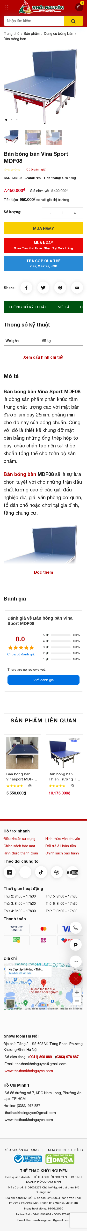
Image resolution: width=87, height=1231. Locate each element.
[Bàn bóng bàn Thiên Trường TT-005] (65, 753)
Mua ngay (43, 228)
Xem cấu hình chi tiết (43, 357)
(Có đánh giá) (36, 169)
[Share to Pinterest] (60, 288)
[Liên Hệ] (75, 978)
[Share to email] (77, 288)
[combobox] (34, 21)
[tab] (28, 307)
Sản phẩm (32, 34)
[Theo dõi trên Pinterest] (57, 872)
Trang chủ (11, 34)
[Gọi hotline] (76, 928)
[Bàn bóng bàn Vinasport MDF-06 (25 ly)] (22, 753)
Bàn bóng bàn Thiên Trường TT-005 (64, 777)
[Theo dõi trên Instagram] (25, 872)
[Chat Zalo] (76, 962)
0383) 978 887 (67, 1056)
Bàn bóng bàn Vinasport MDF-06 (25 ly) (21, 777)
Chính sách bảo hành (62, 853)
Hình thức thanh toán (21, 853)
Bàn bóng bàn (15, 39)
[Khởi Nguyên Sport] (41, 7)
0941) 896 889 (40, 1056)
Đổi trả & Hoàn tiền (60, 846)
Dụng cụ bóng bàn (58, 34)
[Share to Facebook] (26, 288)
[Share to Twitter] (43, 288)
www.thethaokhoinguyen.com (28, 1071)
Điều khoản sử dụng (19, 839)
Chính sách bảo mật (19, 846)
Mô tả (64, 307)
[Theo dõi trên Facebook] (10, 872)
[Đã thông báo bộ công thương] (27, 1158)
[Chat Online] (76, 945)
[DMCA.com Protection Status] (59, 1159)
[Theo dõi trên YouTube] (72, 872)
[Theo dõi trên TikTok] (41, 872)
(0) (30, 785)
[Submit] (73, 21)
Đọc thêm (43, 572)
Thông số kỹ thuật (27, 307)
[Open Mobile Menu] (6, 7)
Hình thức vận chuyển (62, 839)
